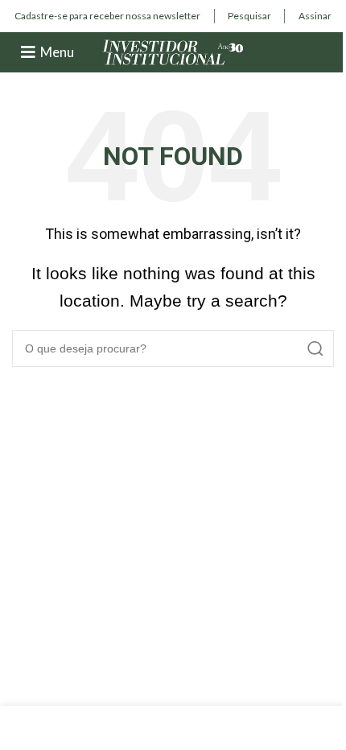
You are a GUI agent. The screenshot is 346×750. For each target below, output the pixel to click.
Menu (57, 51)
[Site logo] (173, 51)
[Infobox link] (107, 16)
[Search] (315, 348)
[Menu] (28, 52)
